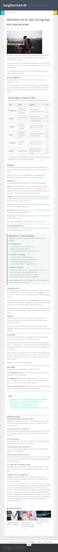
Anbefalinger (11, 12)
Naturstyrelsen (11, 494)
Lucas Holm (11, 28)
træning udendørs (27, 328)
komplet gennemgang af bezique (31, 193)
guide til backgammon (38, 177)
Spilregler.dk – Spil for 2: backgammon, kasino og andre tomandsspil (28, 399)
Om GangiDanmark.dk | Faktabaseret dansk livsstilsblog (20, 542)
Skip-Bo (9, 216)
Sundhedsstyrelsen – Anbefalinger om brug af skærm (24, 405)
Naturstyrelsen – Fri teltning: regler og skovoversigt (24, 403)
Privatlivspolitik (48, 542)
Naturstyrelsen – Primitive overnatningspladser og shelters (26, 401)
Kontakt (39, 542)
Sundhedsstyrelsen (22, 496)
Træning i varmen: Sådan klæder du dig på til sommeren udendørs (28, 524)
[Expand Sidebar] (3, 13)
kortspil (37, 221)
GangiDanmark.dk (15, 5)
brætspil (44, 221)
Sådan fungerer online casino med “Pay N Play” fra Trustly (42, 521)
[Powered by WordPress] (8, 548)
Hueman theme (21, 548)
